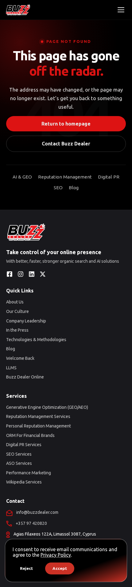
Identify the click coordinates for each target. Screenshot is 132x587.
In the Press (17, 330)
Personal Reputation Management (38, 425)
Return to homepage (66, 123)
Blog (74, 187)
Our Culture (17, 311)
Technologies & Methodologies (36, 339)
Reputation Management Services (38, 416)
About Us (15, 301)
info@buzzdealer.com (37, 512)
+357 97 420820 (31, 523)
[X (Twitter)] (42, 274)
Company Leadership (26, 320)
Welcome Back (20, 358)
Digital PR (108, 176)
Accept (59, 568)
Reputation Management (65, 176)
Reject (26, 568)
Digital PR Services (23, 444)
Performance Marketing (28, 472)
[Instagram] (20, 274)
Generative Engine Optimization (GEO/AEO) (47, 407)
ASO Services (19, 463)
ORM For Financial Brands (30, 435)
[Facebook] (9, 274)
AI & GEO (22, 176)
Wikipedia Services (24, 482)
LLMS (11, 367)
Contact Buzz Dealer (66, 143)
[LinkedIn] (31, 274)
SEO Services (19, 454)
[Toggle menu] (121, 10)
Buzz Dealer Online (25, 376)
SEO (58, 187)
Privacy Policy (56, 555)
